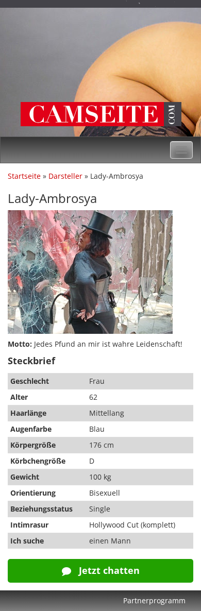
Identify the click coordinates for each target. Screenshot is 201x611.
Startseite (24, 176)
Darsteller (65, 176)
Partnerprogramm (154, 600)
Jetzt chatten (108, 570)
